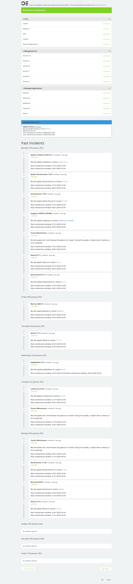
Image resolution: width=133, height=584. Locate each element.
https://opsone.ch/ (100, 5)
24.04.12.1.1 (63, 162)
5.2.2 (63, 369)
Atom (109, 580)
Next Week (106, 569)
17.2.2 (58, 508)
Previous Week (28, 569)
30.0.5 (61, 489)
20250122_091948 (66, 220)
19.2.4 (48, 129)
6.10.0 (62, 396)
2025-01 (60, 311)
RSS (102, 580)
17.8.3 (64, 181)
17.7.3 (58, 340)
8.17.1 (58, 262)
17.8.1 (64, 469)
